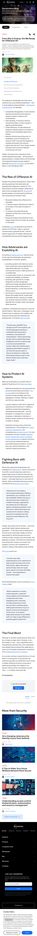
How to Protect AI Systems (11, 88)
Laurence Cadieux (10, 54)
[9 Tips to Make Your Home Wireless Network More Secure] (18, 755)
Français (11, 831)
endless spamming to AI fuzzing (16, 652)
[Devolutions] (10, 2)
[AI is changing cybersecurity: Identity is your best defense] (18, 722)
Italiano (32, 831)
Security (4, 34)
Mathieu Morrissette (10, 811)
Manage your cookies (12, 932)
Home (5, 27)
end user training (22, 432)
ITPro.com (5, 551)
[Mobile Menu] (4, 2)
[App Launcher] (33, 2)
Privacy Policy (7, 895)
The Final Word (8, 94)
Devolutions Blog (10, 8)
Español (25, 831)
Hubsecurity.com (17, 255)
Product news (16, 27)
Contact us (18, 905)
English (4, 831)
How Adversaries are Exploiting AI (13, 85)
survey (27, 191)
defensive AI (16, 470)
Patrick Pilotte (8, 744)
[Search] (27, 2)
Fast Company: (25, 318)
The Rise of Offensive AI (10, 81)
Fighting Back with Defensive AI (13, 91)
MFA (27, 427)
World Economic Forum (21, 484)
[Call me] (30, 2)
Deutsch (18, 831)
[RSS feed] (30, 34)
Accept (27, 932)
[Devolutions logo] (18, 826)
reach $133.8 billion (17, 164)
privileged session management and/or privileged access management (19, 436)
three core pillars (26, 384)
